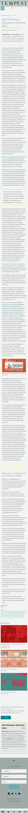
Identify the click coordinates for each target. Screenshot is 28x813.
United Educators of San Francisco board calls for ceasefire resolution (13, 645)
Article (15, 15)
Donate (6, 717)
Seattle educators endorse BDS (8, 692)
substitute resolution (7, 304)
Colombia (5, 185)
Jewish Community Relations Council (12, 308)
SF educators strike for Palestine (8, 669)
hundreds (16, 523)
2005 (4, 85)
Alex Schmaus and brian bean (10, 30)
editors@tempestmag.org (7, 709)
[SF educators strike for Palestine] (14, 659)
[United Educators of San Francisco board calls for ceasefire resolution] (14, 634)
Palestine (18, 169)
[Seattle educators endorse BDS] (14, 682)
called (16, 452)
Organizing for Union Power (18, 268)
